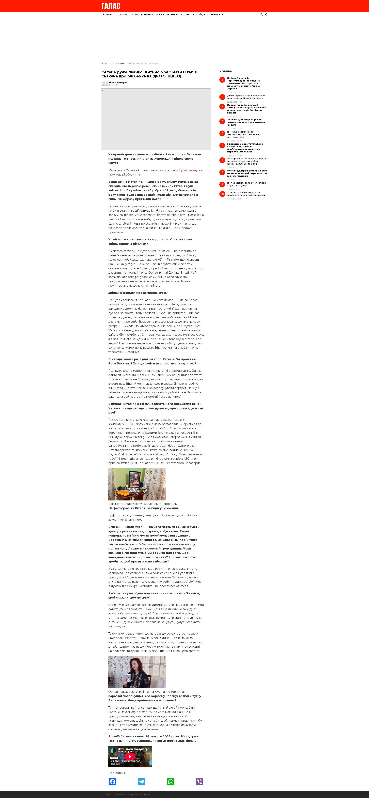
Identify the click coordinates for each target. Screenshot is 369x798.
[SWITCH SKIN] (266, 14)
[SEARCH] (261, 14)
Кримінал (147, 14)
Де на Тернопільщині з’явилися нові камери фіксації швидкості (246, 96)
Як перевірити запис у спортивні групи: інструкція (246, 184)
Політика (121, 14)
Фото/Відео (199, 14)
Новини (108, 14)
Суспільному (188, 170)
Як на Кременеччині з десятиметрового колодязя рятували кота (243, 134)
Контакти (217, 14)
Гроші (134, 14)
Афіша (160, 14)
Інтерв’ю (172, 14)
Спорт (185, 14)
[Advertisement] (184, 40)
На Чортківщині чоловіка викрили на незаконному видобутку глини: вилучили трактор (247, 161)
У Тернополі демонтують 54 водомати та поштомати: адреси (246, 193)
